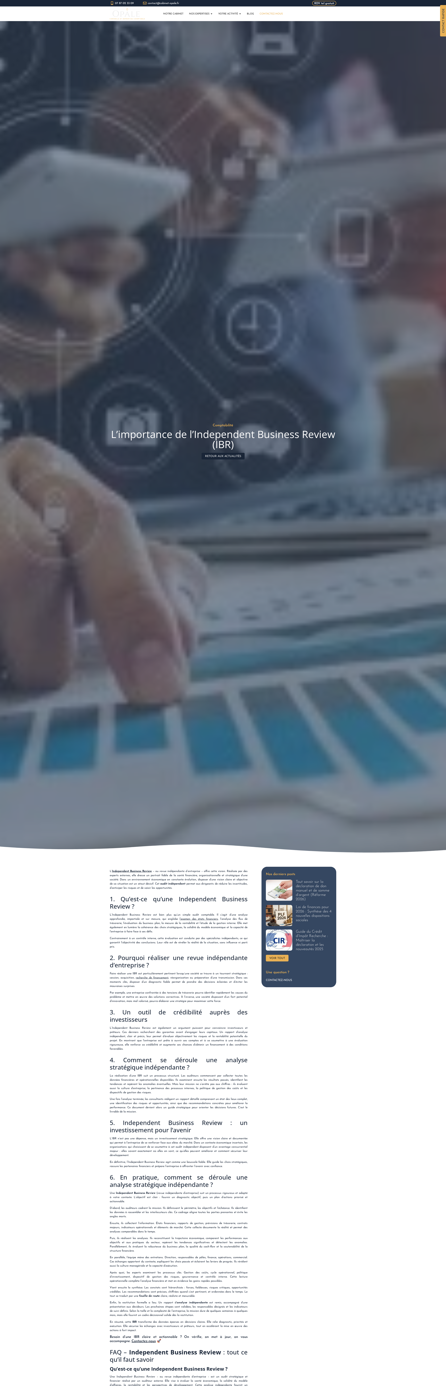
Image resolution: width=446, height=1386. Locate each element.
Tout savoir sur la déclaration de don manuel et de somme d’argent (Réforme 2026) (312, 890)
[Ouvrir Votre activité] (240, 14)
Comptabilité (223, 425)
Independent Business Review (132, 871)
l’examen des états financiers (199, 919)
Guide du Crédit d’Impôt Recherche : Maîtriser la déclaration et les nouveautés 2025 (312, 940)
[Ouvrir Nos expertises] (211, 14)
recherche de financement (152, 977)
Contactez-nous (144, 1341)
